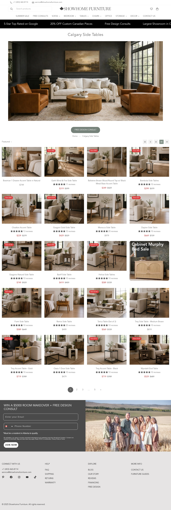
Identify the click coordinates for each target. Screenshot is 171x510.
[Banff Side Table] (64, 256)
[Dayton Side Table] (149, 209)
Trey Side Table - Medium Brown (149, 322)
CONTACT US (149, 16)
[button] (157, 9)
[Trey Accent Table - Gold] (21, 350)
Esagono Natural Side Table (22, 275)
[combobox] (8, 426)
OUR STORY (93, 474)
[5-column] (167, 142)
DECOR (133, 16)
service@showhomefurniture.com (16, 472)
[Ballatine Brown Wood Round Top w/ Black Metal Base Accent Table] (107, 162)
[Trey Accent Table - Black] (107, 350)
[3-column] (156, 142)
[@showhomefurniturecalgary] (35, 477)
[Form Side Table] (21, 303)
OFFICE (108, 16)
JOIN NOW (11, 445)
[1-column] (145, 142)
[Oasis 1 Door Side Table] (64, 350)
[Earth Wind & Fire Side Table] (64, 162)
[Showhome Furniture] (85, 9)
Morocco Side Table (107, 228)
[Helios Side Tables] (107, 256)
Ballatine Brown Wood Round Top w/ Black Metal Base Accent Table (107, 182)
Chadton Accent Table (22, 228)
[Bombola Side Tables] (149, 162)
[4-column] (161, 142)
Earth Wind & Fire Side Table (64, 181)
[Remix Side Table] (64, 303)
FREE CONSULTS (40, 16)
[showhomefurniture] (3, 477)
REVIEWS (92, 478)
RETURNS (49, 478)
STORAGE (120, 16)
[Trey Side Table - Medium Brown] (149, 303)
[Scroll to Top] (166, 496)
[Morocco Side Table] (107, 209)
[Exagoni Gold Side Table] (64, 209)
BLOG (90, 470)
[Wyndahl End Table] (149, 350)
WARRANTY (50, 483)
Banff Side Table (64, 275)
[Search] (11, 9)
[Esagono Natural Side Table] (21, 256)
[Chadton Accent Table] (21, 209)
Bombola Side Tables (149, 181)
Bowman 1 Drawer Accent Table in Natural (21, 181)
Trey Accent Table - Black (107, 369)
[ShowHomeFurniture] (11, 477)
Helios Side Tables (107, 275)
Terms (63, 439)
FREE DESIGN (94, 487)
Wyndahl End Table (149, 369)
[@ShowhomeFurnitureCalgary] (27, 477)
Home (74, 136)
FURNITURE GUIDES (140, 474)
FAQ (47, 470)
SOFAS (55, 16)
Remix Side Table (64, 322)
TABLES (83, 16)
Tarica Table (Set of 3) (107, 322)
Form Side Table (22, 322)
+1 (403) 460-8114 (10, 469)
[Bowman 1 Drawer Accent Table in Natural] (21, 162)
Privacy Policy (56, 439)
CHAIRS (95, 16)
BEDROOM (69, 16)
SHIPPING (49, 474)
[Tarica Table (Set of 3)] (107, 303)
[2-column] (150, 142)
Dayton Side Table (149, 228)
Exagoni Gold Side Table (64, 228)
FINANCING (93, 483)
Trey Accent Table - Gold (22, 369)
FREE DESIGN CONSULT (85, 130)
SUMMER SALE (22, 16)
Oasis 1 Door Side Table (64, 369)
